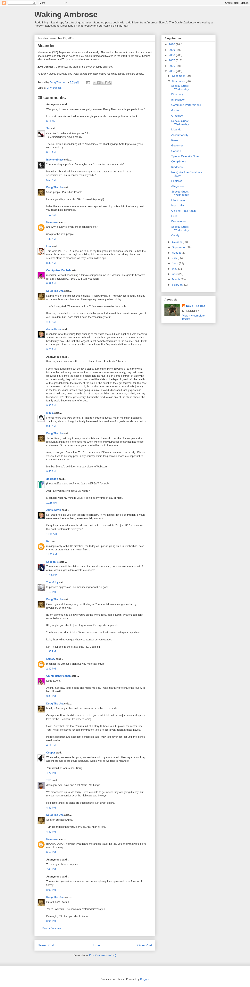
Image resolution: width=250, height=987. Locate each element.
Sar (48, 128)
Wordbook (56, 87)
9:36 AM (51, 425)
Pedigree (176, 180)
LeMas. (50, 658)
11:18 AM (51, 533)
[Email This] (95, 83)
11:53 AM (51, 554)
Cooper (50, 752)
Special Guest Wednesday (180, 87)
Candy (175, 235)
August (176, 252)
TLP (48, 780)
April (175, 274)
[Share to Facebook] (106, 83)
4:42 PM (51, 807)
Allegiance (177, 186)
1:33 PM (51, 651)
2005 (172, 71)
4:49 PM (51, 831)
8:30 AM (51, 262)
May (175, 268)
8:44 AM (51, 321)
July (175, 257)
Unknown (52, 222)
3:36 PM (51, 696)
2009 (172, 49)
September (179, 247)
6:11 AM (50, 121)
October (177, 241)
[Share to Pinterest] (110, 83)
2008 (172, 55)
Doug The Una (54, 187)
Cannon (176, 150)
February (178, 284)
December (179, 75)
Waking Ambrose (65, 14)
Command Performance (186, 104)
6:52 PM (51, 852)
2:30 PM (51, 668)
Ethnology (177, 94)
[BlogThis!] (99, 83)
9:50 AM (51, 471)
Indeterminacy (54, 159)
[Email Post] (88, 82)
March (176, 279)
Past (174, 216)
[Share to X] (102, 83)
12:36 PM (51, 574)
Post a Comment (52, 928)
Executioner (178, 221)
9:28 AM (51, 349)
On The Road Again (183, 210)
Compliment (178, 161)
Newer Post (46, 945)
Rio (48, 541)
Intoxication (178, 99)
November (179, 81)
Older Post (144, 945)
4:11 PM (51, 745)
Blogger (144, 979)
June (175, 263)
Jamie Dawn (53, 329)
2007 (172, 60)
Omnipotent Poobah (58, 270)
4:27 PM (51, 772)
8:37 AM (51, 283)
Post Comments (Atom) (102, 955)
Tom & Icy (52, 582)
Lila (48, 246)
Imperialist (177, 205)
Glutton (175, 110)
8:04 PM (51, 920)
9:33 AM (51, 405)
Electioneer (178, 200)
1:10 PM (51, 591)
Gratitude (177, 115)
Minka (50, 412)
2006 (172, 65)
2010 (172, 44)
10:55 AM (51, 502)
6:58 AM (51, 179)
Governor (177, 145)
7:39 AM (51, 238)
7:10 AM (51, 214)
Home (95, 945)
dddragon (52, 478)
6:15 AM (51, 152)
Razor (175, 140)
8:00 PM (51, 889)
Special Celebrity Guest (185, 156)
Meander (176, 129)
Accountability (179, 134)
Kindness (177, 167)
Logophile (52, 561)
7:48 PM (51, 869)
